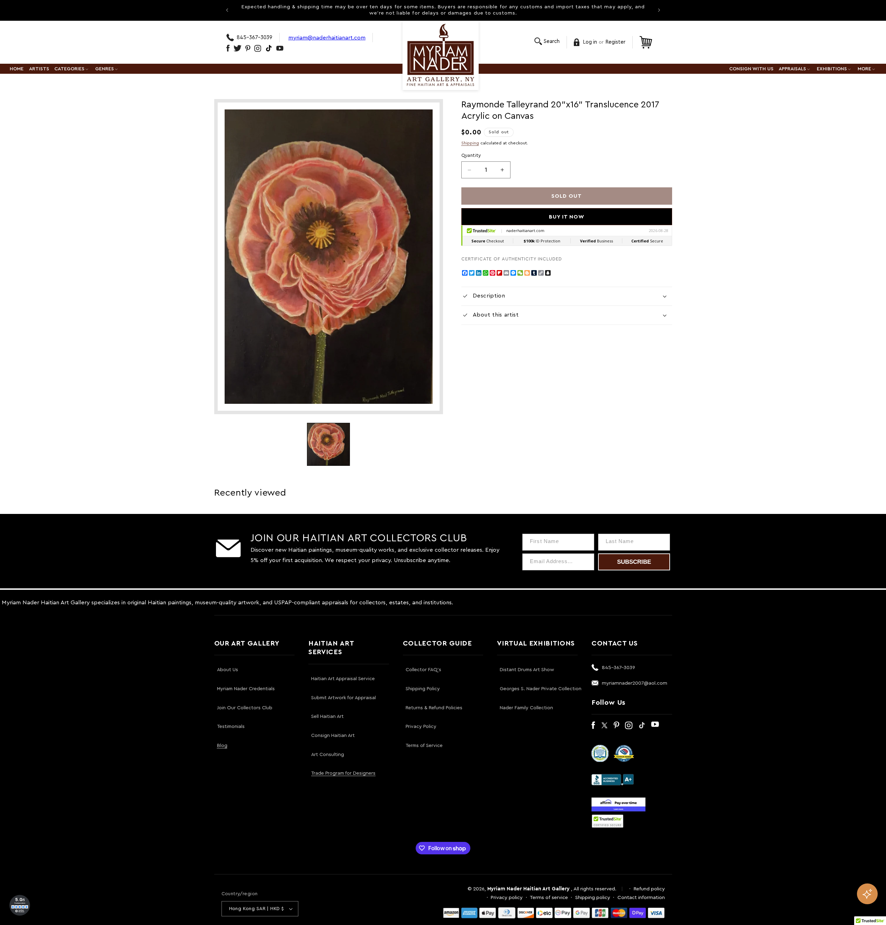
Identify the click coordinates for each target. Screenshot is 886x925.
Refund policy (649, 888)
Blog (222, 745)
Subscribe (634, 562)
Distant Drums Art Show (527, 669)
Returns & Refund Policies (434, 707)
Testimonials (231, 726)
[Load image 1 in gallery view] (328, 444)
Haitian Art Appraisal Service (343, 678)
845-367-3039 (254, 37)
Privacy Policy (421, 726)
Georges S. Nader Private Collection (540, 688)
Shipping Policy (423, 688)
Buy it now (567, 217)
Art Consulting (327, 754)
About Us (227, 669)
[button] (547, 41)
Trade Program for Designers (343, 773)
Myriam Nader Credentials (246, 688)
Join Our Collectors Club (244, 707)
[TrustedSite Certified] (607, 821)
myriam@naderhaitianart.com (326, 38)
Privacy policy (507, 897)
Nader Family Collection (526, 707)
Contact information (641, 897)
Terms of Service (424, 745)
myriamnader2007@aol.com (634, 683)
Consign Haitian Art (333, 735)
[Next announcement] (659, 10)
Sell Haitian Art (327, 716)
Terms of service (549, 897)
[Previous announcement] (227, 10)
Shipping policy (592, 897)
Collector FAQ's (423, 669)
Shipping (470, 143)
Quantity (471, 155)
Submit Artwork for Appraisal (343, 697)
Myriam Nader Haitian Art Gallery (528, 888)
